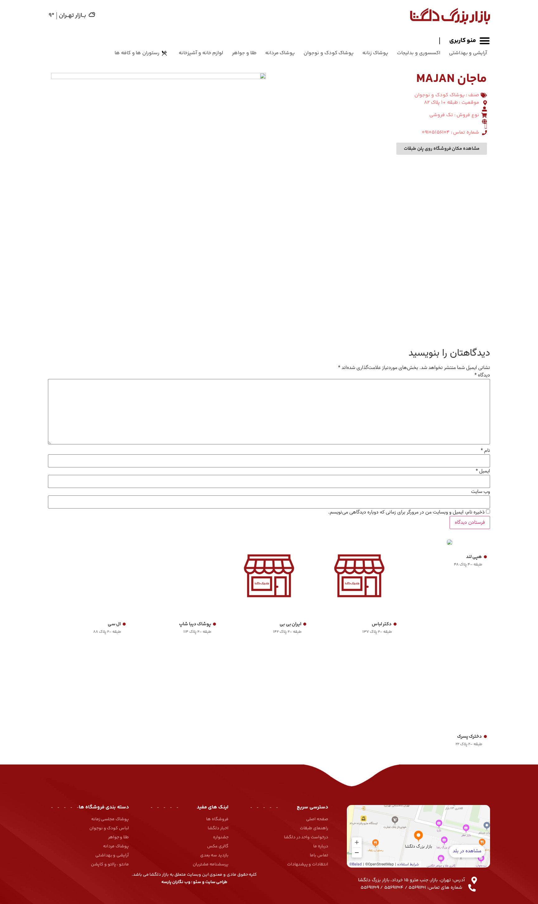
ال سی (114, 624)
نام (485, 450)
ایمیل (483, 471)
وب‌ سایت (480, 491)
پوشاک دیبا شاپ (195, 624)
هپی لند (474, 557)
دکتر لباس (382, 624)
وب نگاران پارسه (175, 882)
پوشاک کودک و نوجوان (329, 53)
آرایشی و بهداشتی (468, 53)
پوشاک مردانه (280, 53)
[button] (464, 40)
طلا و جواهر (244, 53)
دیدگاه (482, 375)
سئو (197, 882)
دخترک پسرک (469, 736)
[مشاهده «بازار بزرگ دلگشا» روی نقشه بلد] (418, 836)
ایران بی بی (290, 624)
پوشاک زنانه (375, 53)
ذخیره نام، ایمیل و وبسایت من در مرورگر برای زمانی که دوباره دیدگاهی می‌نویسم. (406, 512)
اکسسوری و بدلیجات (418, 53)
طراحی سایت (216, 882)
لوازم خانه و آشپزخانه (201, 53)
